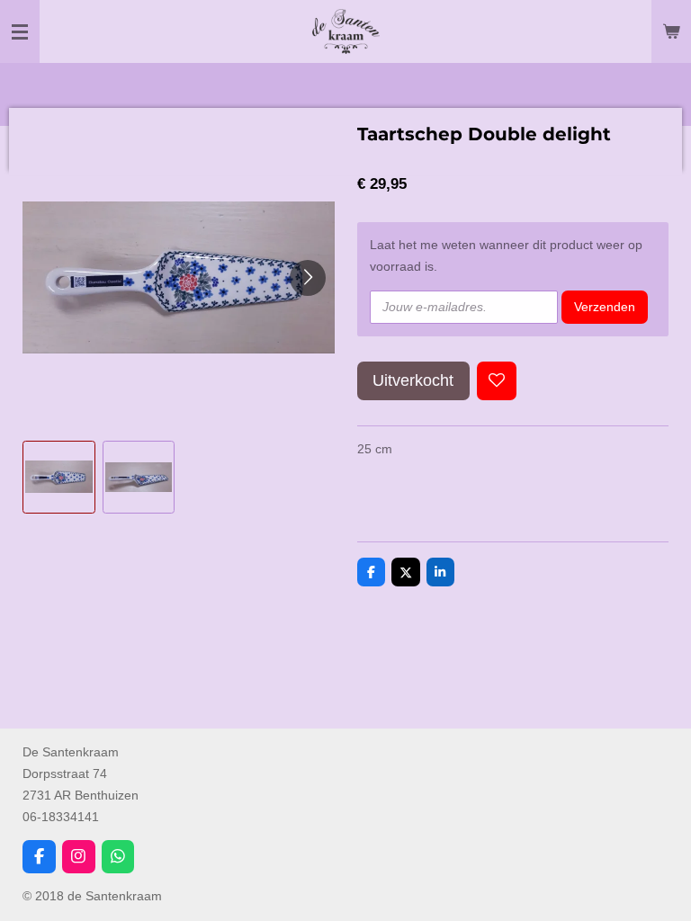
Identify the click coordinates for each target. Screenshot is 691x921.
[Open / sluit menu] (20, 31)
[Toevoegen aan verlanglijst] (496, 381)
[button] (58, 477)
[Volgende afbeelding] (308, 278)
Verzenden (604, 307)
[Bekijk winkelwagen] (671, 31)
